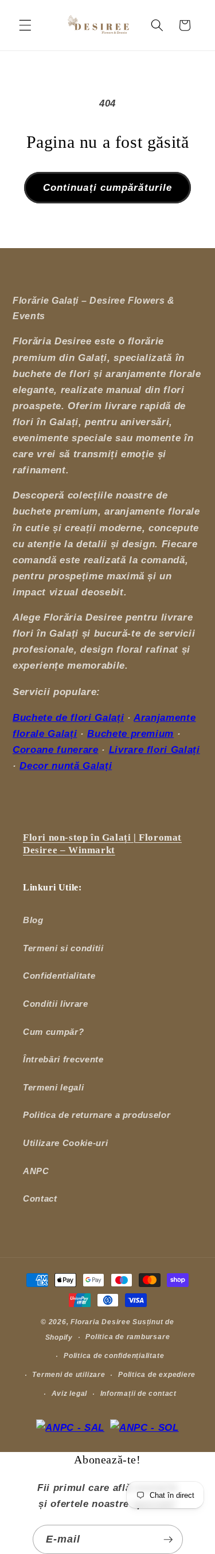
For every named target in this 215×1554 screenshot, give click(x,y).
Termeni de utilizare (68, 1375)
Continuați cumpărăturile (107, 187)
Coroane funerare (56, 749)
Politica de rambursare (127, 1337)
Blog (33, 920)
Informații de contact (138, 1394)
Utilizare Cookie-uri (65, 1143)
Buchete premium (130, 733)
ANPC (36, 1171)
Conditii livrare (55, 1003)
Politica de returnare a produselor (96, 1115)
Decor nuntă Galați (65, 765)
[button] (25, 25)
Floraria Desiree (100, 1322)
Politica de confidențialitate (114, 1356)
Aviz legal (70, 1394)
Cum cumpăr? (53, 1032)
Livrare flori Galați (154, 749)
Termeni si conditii (63, 948)
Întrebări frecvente (63, 1059)
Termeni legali (53, 1087)
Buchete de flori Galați (68, 717)
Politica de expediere (157, 1375)
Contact (40, 1198)
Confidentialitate (59, 975)
